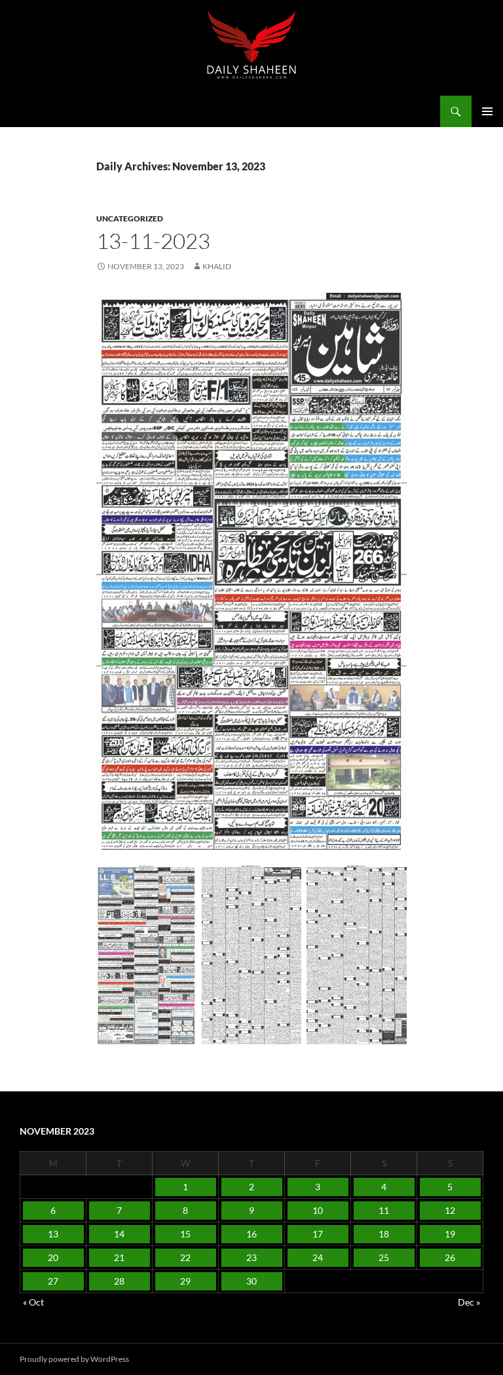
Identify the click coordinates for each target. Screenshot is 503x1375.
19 (450, 1233)
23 (251, 1257)
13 (53, 1233)
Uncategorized (129, 218)
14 (119, 1233)
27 (53, 1281)
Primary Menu (487, 111)
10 (317, 1210)
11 (384, 1210)
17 (317, 1233)
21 (119, 1257)
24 (317, 1257)
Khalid (216, 266)
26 (450, 1257)
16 (251, 1233)
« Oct (33, 1302)
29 (185, 1281)
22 (185, 1257)
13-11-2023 (153, 240)
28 (119, 1281)
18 (384, 1233)
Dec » (469, 1302)
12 (450, 1210)
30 (251, 1281)
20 (53, 1257)
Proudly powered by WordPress (74, 1359)
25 (384, 1257)
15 (185, 1233)
